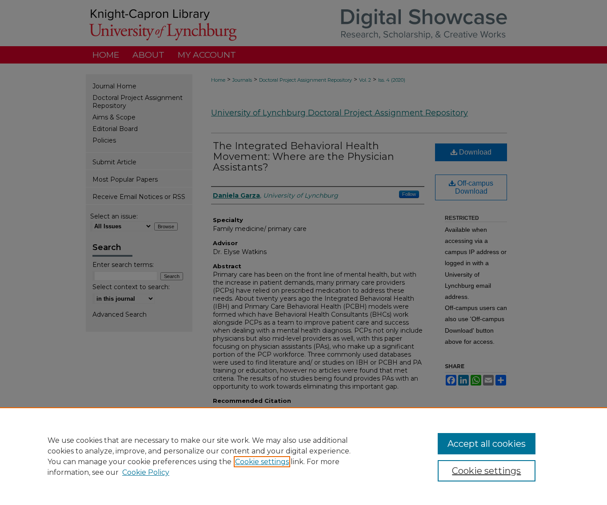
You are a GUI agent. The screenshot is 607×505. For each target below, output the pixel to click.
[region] (303, 456)
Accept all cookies (486, 443)
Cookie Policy (145, 472)
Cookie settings (262, 461)
